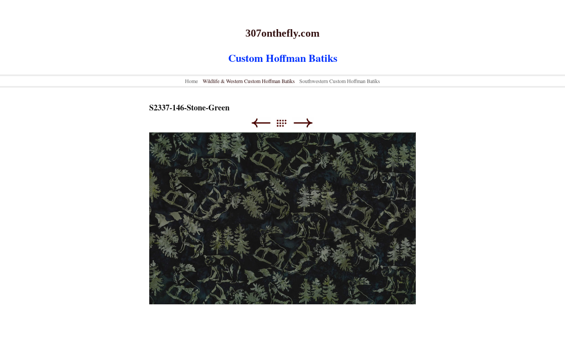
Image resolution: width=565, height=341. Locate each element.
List (286, 123)
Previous (260, 123)
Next (303, 123)
